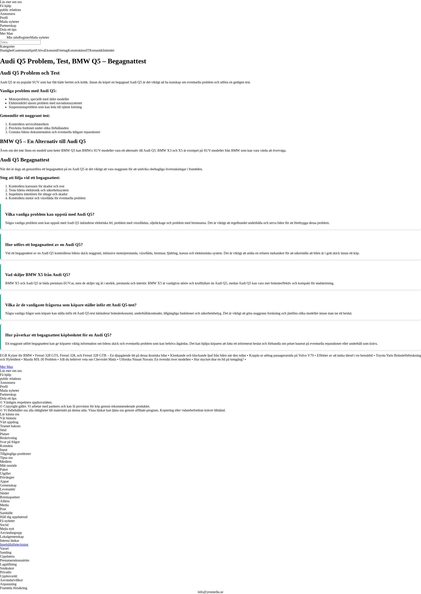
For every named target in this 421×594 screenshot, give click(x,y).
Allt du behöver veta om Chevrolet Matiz (87, 359)
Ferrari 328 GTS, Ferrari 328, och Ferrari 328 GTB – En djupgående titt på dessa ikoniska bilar (101, 355)
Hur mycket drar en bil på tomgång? (219, 359)
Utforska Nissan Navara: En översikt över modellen (155, 359)
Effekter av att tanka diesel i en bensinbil (345, 355)
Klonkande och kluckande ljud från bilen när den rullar (208, 355)
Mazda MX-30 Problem (40, 359)
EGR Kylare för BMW (16, 355)
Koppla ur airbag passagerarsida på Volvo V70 (281, 355)
